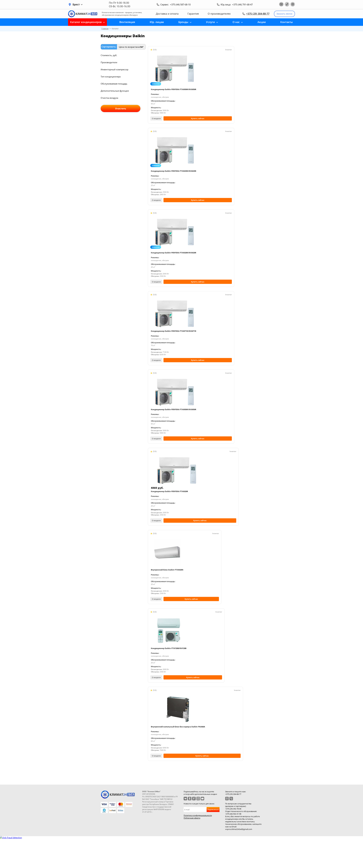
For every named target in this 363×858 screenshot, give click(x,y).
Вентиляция (127, 22)
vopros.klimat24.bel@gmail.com (238, 829)
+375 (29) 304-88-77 (257, 13)
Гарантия (193, 13)
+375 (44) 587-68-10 (180, 4)
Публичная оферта (192, 818)
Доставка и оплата (167, 13)
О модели (156, 118)
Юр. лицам (157, 22)
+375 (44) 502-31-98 (233, 814)
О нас (236, 22)
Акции (262, 22)
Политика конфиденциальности (198, 815)
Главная (104, 28)
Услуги (210, 22)
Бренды (183, 22)
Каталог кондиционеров (86, 22)
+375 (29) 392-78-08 (233, 808)
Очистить (120, 108)
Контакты (286, 22)
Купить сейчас (197, 118)
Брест (76, 4)
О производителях (219, 13)
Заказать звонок (284, 13)
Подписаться (213, 809)
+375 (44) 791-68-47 (242, 4)
